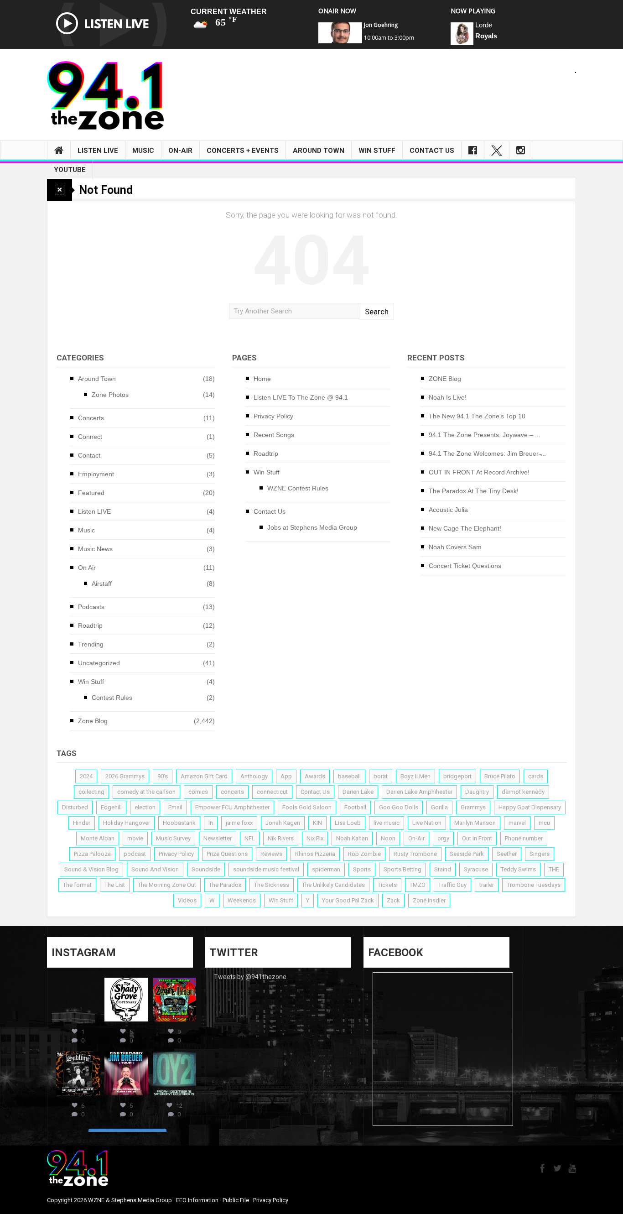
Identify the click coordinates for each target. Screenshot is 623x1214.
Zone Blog (93, 720)
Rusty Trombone (415, 853)
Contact (89, 455)
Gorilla (439, 807)
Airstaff (102, 583)
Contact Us (432, 150)
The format (77, 884)
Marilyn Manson (475, 822)
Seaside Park (467, 853)
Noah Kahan (352, 838)
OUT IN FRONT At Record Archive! (479, 472)
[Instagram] (520, 150)
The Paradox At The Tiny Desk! (474, 491)
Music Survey (173, 838)
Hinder (81, 822)
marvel (517, 822)
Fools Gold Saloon (307, 807)
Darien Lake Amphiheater (419, 791)
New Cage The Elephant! (465, 528)
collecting (91, 791)
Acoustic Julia (448, 509)
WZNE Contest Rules (297, 488)
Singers (540, 853)
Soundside (206, 869)
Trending (91, 644)
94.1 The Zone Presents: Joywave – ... (484, 434)
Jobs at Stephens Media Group (312, 527)
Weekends (242, 900)
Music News (95, 548)
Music (143, 150)
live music (387, 822)
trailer (486, 884)
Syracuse (476, 869)
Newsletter (217, 838)
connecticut (272, 791)
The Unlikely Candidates (333, 884)
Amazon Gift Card (204, 776)
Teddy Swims (518, 869)
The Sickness (271, 884)
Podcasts (91, 606)
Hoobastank (179, 822)
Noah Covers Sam (455, 547)
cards (535, 776)
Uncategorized (99, 663)
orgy (443, 838)
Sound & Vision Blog (91, 869)
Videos (187, 900)
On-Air (180, 150)
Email (175, 807)
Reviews (271, 853)
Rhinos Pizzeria (315, 853)
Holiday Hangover (126, 822)
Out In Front (477, 838)
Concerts (91, 418)
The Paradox (225, 884)
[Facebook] (473, 150)
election (145, 807)
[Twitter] (496, 150)
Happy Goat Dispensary (529, 807)
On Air (87, 567)
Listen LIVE (98, 150)
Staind (442, 869)
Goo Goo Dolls (398, 807)
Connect (90, 436)
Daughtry (477, 791)
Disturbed (75, 807)
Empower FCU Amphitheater (232, 807)
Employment (96, 474)
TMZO (418, 884)
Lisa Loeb (348, 822)
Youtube (70, 170)
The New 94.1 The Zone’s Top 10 (477, 416)
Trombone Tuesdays (534, 884)
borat (381, 776)
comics (198, 791)
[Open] (78, 999)
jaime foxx (239, 822)
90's (162, 776)
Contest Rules (112, 697)
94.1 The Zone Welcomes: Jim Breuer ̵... (487, 453)
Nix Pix (314, 838)
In (210, 822)
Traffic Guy (452, 884)
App (286, 776)
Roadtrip (90, 625)
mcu (544, 822)
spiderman (326, 869)
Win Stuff (376, 150)
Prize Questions (227, 853)
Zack (393, 900)
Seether (507, 853)
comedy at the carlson (146, 791)
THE (554, 869)
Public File (236, 1200)
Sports (362, 869)
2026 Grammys (125, 776)
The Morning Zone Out (167, 884)
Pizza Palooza (92, 853)
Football (355, 807)
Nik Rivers (281, 838)
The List (114, 884)
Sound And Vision (155, 869)
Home (262, 378)
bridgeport (457, 776)
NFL (249, 838)
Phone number (524, 838)
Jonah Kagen (282, 822)
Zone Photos (110, 394)
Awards (315, 776)
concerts (232, 791)
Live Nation (426, 822)
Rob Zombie (364, 853)
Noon (388, 838)
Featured (91, 492)
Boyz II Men (415, 776)
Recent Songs (274, 434)
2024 (86, 776)
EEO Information (197, 1200)
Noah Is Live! (448, 397)
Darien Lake (358, 791)
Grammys (473, 807)
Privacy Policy (273, 416)
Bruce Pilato (499, 776)
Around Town (318, 150)
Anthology (254, 776)
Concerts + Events (243, 150)
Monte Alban (97, 838)
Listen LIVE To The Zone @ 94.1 (301, 397)
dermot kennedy (523, 791)
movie (135, 838)
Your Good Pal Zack (348, 900)
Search (377, 311)
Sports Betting (402, 869)
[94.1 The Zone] (105, 95)
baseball (349, 776)
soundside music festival (266, 869)
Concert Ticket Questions (465, 565)
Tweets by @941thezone (250, 976)
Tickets (387, 884)
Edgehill (111, 807)
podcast (135, 853)
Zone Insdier (429, 900)
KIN (317, 822)
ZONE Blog (445, 378)
